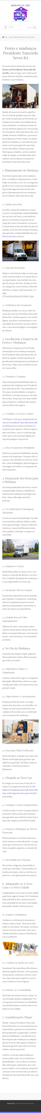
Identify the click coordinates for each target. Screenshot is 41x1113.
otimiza (19, 531)
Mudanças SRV (11, 1103)
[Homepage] (20, 12)
